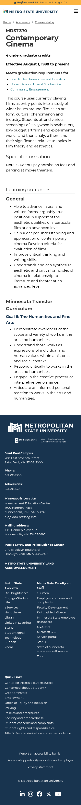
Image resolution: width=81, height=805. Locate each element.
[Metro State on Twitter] (49, 794)
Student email (18, 632)
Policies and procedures (22, 713)
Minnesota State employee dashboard (56, 620)
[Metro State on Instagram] (30, 794)
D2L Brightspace (18, 593)
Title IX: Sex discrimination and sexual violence (38, 733)
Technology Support (13, 640)
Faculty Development (52, 607)
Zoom (18, 647)
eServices (18, 607)
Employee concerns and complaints (54, 600)
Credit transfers (16, 693)
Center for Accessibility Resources (29, 683)
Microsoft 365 (56, 632)
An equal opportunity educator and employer (40, 760)
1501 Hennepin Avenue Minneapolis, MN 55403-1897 (25, 532)
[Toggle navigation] (74, 11)
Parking (10, 708)
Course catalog (44, 22)
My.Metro (56, 627)
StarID (18, 627)
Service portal (56, 637)
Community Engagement (29, 89)
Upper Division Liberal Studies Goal (36, 84)
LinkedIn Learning (18, 622)
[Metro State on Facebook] (39, 794)
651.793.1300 (13, 475)
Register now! (25, 2)
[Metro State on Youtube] (58, 794)
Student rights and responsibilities (29, 728)
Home (7, 22)
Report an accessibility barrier (40, 753)
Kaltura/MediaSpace (56, 612)
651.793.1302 (13, 489)
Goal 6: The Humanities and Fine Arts (37, 79)
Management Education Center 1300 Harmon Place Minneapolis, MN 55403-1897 (27, 508)
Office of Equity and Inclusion (26, 703)
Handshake (18, 612)
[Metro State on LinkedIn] (22, 794)
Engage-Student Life (18, 600)
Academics (23, 22)
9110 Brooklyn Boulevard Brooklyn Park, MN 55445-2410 (27, 552)
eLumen (56, 593)
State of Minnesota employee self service (56, 649)
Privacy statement (40, 767)
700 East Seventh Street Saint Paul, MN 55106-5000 (24, 460)
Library (18, 617)
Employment (14, 698)
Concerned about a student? (25, 687)
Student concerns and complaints (29, 723)
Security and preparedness (24, 718)
